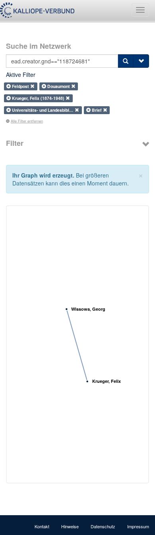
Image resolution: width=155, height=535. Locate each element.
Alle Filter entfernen (27, 121)
